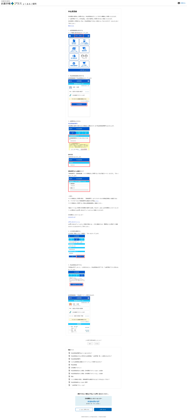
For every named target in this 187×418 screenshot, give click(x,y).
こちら (97, 201)
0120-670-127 (71, 217)
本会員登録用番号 (73, 123)
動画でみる (71, 26)
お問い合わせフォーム (74, 222)
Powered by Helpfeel (102, 416)
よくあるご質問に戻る (84, 409)
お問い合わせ (103, 409)
